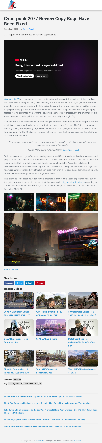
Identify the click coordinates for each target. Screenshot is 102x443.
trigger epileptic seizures (73, 182)
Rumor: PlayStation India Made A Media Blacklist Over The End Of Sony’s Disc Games (42, 426)
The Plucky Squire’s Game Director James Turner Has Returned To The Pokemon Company (44, 419)
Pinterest (40, 283)
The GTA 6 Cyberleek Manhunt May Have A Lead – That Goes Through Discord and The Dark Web (47, 403)
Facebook (9, 283)
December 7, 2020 (71, 149)
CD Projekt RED (15, 383)
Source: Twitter (11, 269)
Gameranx (40, 440)
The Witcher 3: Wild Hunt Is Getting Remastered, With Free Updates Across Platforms (43, 396)
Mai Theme (76, 440)
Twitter (19, 283)
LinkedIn (29, 283)
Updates (17, 379)
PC (41, 383)
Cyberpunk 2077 (31, 383)
